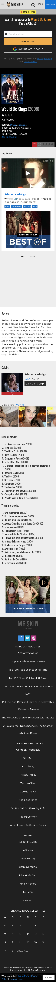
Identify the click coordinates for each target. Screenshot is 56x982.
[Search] (33, 4)
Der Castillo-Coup (16, 559)
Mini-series (22, 124)
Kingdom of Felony (16, 458)
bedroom (16, 206)
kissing (27, 206)
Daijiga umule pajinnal (18, 520)
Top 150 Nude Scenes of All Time (28, 669)
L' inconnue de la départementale (23, 538)
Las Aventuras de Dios (18, 444)
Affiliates (28, 850)
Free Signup (28, 41)
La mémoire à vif (15, 563)
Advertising (28, 858)
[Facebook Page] (21, 638)
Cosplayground (28, 867)
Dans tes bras (14, 455)
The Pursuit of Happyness (20, 490)
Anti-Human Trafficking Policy (28, 825)
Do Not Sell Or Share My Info (28, 808)
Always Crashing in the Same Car (23, 523)
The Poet (12, 476)
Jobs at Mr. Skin (28, 875)
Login (40, 4)
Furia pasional (14, 527)
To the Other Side (16, 462)
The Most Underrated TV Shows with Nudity (28, 717)
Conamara (13, 483)
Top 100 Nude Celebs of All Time (28, 678)
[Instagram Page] (33, 638)
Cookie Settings (28, 800)
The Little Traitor (15, 451)
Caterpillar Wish (15, 494)
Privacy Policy (44, 58)
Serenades (12, 480)
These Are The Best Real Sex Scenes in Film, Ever (27, 690)
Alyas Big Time (14, 548)
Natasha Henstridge (15, 194)
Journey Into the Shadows (19, 534)
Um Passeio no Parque (18, 545)
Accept (48, 977)
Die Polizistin (14, 555)
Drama (13, 124)
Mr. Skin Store (28, 883)
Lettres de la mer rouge (18, 541)
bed (7, 206)
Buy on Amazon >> (10, 136)
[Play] (28, 173)
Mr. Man (28, 892)
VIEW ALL (20, 950)
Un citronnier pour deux (19, 516)
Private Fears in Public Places (21, 498)
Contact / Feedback (28, 749)
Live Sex (28, 900)
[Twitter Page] (27, 638)
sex (35, 206)
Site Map (28, 758)
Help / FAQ (28, 766)
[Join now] (50, 4)
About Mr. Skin (28, 841)
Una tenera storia (15, 512)
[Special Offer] (28, 281)
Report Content (28, 816)
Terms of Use (30, 61)
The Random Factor (16, 530)
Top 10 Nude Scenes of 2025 (28, 661)
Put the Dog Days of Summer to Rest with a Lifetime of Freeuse (28, 706)
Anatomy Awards (28, 653)
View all (20, 405)
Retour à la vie (14, 472)
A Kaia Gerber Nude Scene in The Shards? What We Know (28, 730)
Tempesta (12, 447)
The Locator (13, 487)
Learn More (23, 976)
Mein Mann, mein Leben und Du (23, 552)
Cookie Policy (28, 791)
